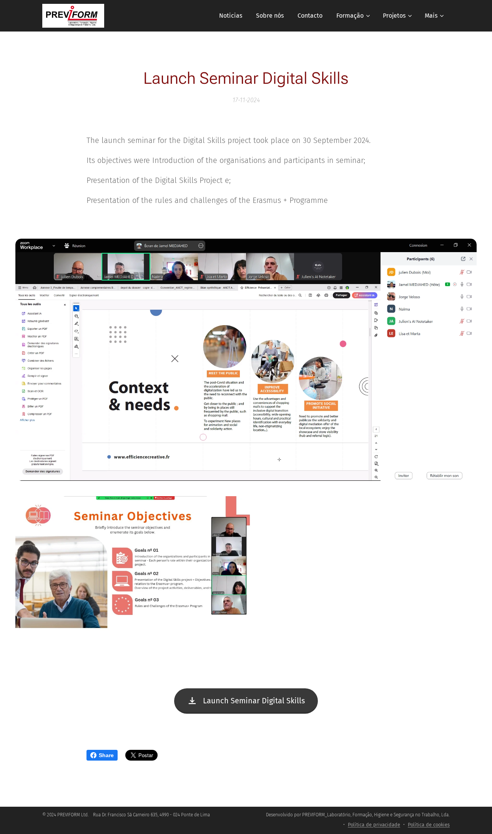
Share (106, 755)
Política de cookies (429, 824)
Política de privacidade (374, 824)
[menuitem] (230, 16)
